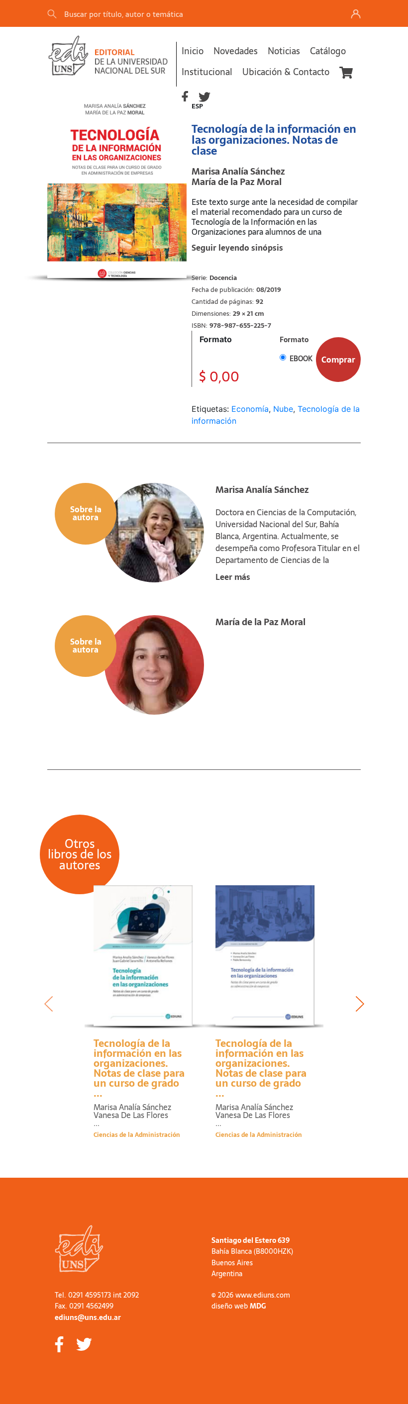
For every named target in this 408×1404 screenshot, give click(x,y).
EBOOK (301, 359)
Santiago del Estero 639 (250, 1240)
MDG (258, 1306)
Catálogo (328, 51)
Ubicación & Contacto (285, 72)
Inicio (193, 51)
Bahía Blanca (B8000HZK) (252, 1251)
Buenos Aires (232, 1262)
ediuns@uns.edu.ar (88, 1317)
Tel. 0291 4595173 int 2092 (97, 1295)
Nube (283, 409)
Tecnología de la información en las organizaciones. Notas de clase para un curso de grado (139, 1068)
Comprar (338, 359)
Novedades (235, 51)
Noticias (284, 51)
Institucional (207, 72)
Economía (250, 409)
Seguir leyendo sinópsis (237, 247)
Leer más (232, 576)
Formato (216, 339)
